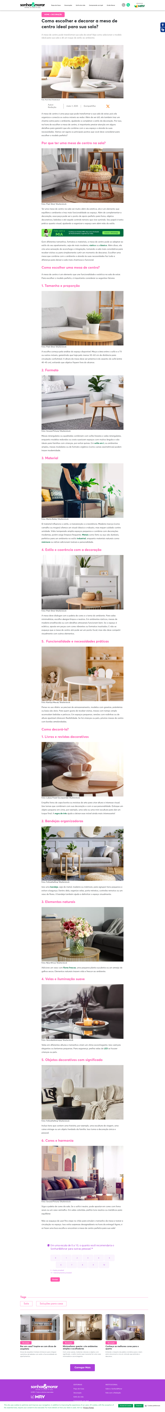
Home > (47, 14)
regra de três (61, 814)
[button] (152, 1406)
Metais (85, 535)
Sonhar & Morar (32, 3)
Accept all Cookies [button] (125, 1405)
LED (105, 1049)
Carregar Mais (82, 1367)
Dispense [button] (139, 1405)
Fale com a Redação (113, 1393)
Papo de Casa (56, 5)
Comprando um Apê (96, 5)
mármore (46, 542)
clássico (103, 245)
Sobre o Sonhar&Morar (114, 1389)
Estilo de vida (80, 5)
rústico (92, 245)
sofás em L (99, 443)
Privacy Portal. (88, 1408)
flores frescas (69, 968)
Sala (26, 1303)
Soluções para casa (51, 1303)
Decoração (68, 5)
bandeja (54, 887)
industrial (81, 539)
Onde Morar (111, 5)
